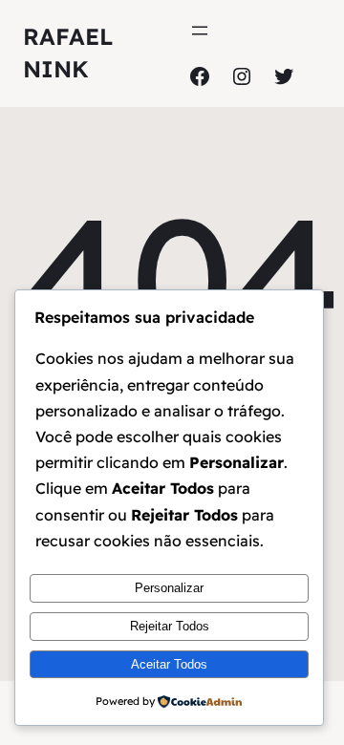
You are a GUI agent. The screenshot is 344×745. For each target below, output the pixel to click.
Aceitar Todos (169, 664)
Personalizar (169, 588)
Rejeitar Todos (169, 626)
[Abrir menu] (199, 30)
